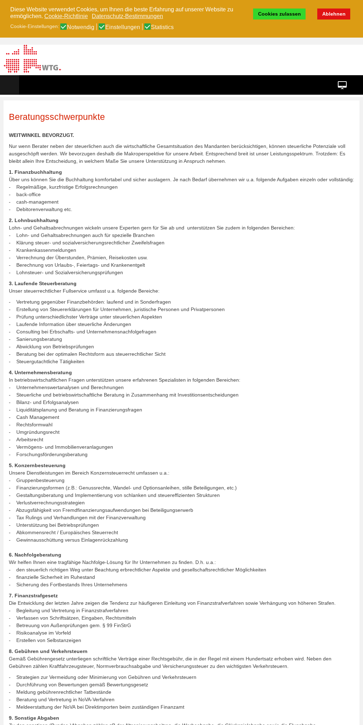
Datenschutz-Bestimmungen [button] (127, 16)
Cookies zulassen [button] (279, 14)
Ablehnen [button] (334, 14)
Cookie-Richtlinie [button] (66, 16)
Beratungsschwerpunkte (57, 117)
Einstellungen (122, 27)
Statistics (162, 27)
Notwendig (80, 27)
